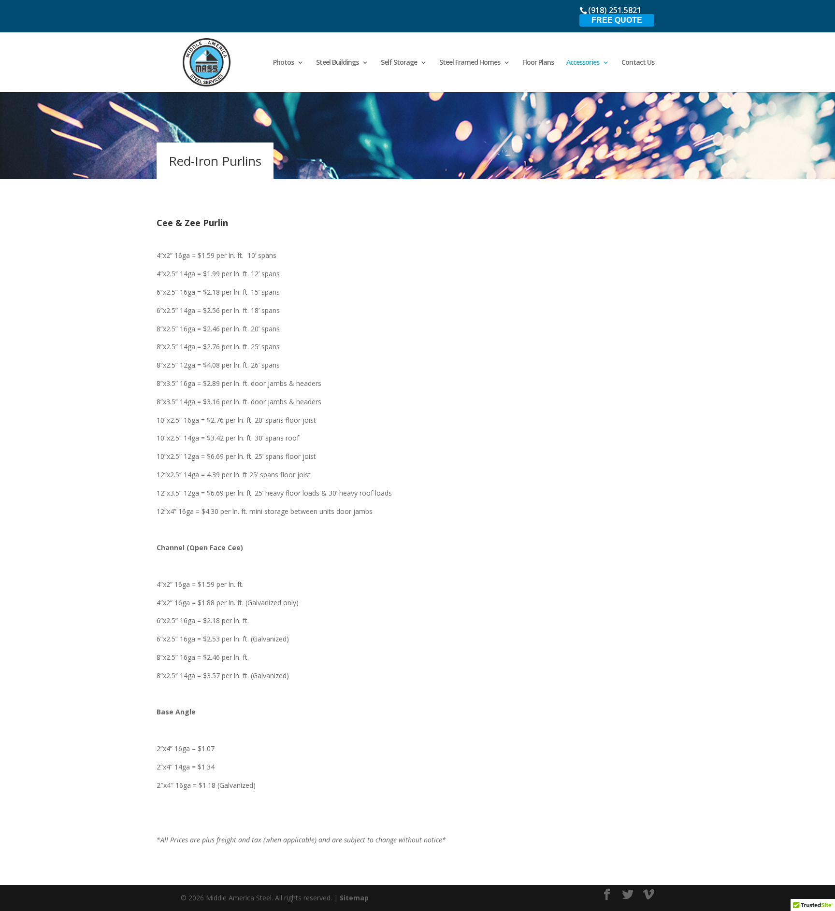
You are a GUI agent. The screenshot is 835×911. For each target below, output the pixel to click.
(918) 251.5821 (614, 10)
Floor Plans (538, 63)
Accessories (582, 63)
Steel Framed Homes (469, 63)
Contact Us (637, 63)
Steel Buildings (337, 63)
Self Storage (399, 63)
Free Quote (616, 20)
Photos (283, 63)
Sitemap (354, 897)
